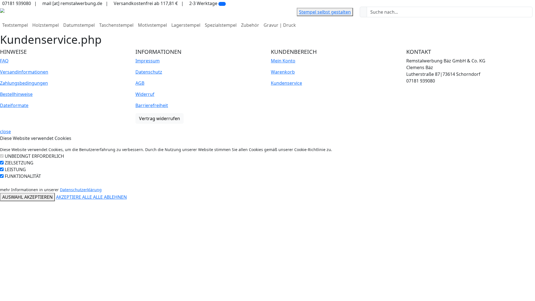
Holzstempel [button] (45, 25)
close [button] (5, 131)
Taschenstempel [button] (116, 25)
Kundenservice (286, 83)
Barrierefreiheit (151, 105)
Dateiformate (14, 105)
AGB (139, 83)
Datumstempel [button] (79, 25)
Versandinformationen (24, 72)
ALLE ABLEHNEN (110, 197)
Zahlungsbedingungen (24, 83)
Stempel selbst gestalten (325, 12)
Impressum (147, 61)
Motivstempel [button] (152, 25)
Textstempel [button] (15, 25)
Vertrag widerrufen (159, 118)
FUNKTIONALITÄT (23, 176)
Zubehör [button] (250, 25)
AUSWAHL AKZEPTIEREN (27, 197)
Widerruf (144, 94)
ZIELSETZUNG (19, 163)
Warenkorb (283, 72)
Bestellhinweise (16, 94)
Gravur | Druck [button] (280, 25)
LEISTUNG (15, 169)
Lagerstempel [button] (185, 25)
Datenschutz (148, 72)
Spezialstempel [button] (221, 25)
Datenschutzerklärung (81, 189)
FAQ (4, 61)
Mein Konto (283, 61)
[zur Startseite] (2, 10)
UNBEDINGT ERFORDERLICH (34, 156)
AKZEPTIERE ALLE (74, 197)
